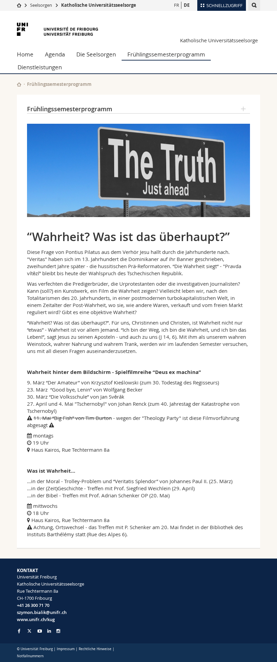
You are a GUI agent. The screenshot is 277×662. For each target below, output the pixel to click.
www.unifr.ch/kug (36, 619)
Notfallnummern (30, 656)
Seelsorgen (41, 5)
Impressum (66, 649)
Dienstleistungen (40, 67)
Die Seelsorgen (96, 54)
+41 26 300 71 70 (33, 605)
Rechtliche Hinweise (95, 649)
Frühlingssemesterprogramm (166, 54)
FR (176, 5)
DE (187, 5)
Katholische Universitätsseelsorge (98, 5)
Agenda (55, 54)
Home (25, 54)
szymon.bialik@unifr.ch (42, 612)
